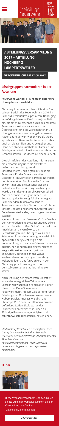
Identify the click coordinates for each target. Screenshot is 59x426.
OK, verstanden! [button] (29, 418)
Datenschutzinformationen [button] (20, 409)
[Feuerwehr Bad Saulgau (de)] (37, 9)
